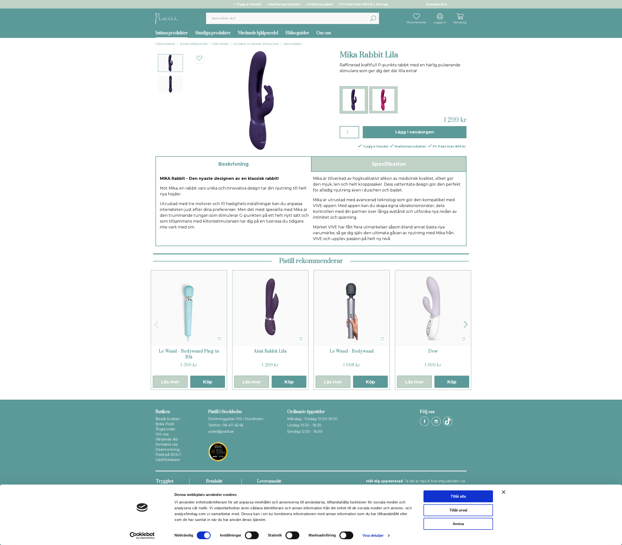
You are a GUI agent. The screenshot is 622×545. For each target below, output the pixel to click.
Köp (207, 382)
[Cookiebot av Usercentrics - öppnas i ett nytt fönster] (142, 535)
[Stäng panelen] (503, 492)
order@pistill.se (221, 431)
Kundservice (436, 4)
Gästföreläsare (168, 460)
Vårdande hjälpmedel (258, 33)
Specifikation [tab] (389, 164)
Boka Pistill (165, 424)
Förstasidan (165, 44)
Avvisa (458, 524)
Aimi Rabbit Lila (270, 351)
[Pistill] (167, 18)
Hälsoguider (297, 33)
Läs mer (170, 382)
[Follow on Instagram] (436, 421)
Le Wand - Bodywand (352, 351)
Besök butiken (168, 419)
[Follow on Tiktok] (447, 421)
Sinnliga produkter (213, 33)
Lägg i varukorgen (414, 132)
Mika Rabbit (293, 44)
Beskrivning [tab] (233, 164)
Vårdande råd (167, 439)
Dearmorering (168, 449)
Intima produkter (172, 33)
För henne (220, 44)
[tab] (170, 63)
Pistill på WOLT (168, 454)
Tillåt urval (458, 510)
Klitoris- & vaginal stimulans (256, 44)
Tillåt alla (458, 496)
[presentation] (170, 63)
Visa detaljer (373, 535)
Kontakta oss (167, 444)
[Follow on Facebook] (424, 421)
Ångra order (165, 429)
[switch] (252, 535)
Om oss (323, 33)
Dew (433, 351)
